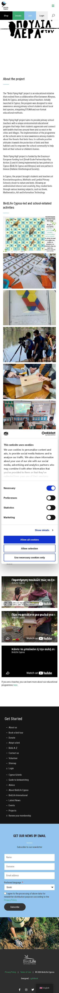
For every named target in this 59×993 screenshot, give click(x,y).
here (15, 685)
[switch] (50, 497)
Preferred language (13, 882)
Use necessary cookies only (29, 557)
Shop (6, 15)
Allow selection (29, 548)
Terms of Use (25, 972)
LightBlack (33, 978)
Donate (18, 15)
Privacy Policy (10, 900)
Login (41, 15)
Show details (42, 530)
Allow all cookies (29, 539)
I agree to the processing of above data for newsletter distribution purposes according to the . (26, 896)
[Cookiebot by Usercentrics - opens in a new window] (42, 434)
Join (30, 15)
